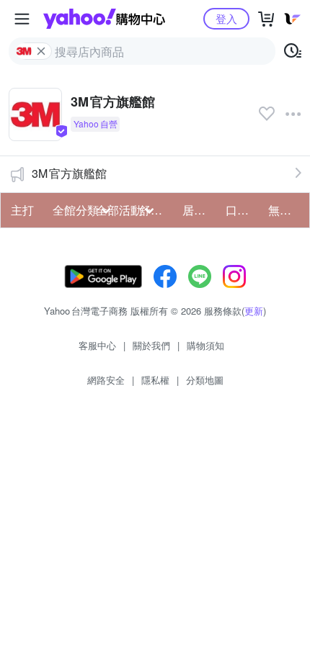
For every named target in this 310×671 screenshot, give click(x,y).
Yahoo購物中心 (104, 19)
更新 (253, 311)
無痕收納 (285, 210)
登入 (226, 18)
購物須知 (205, 345)
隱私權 (155, 380)
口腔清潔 (243, 210)
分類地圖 (204, 380)
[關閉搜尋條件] (41, 51)
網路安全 (106, 380)
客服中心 (97, 345)
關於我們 (151, 345)
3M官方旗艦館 (69, 173)
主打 (22, 210)
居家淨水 (199, 210)
